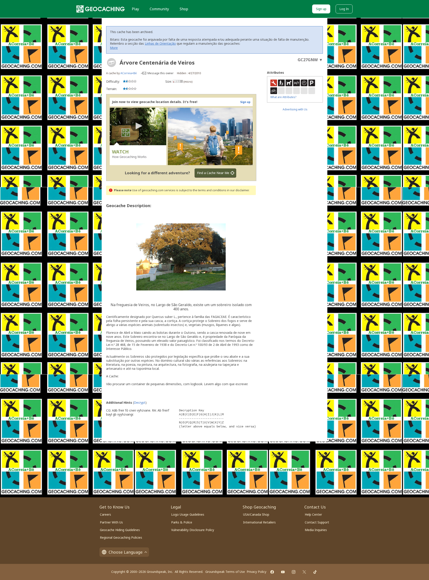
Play (135, 8)
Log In (344, 9)
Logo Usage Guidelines (187, 514)
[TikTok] (315, 572)
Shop (184, 8)
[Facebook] (272, 572)
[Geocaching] (100, 8)
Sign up (321, 9)
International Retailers (259, 522)
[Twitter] (304, 572)
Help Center (313, 514)
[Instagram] (293, 572)
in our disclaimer (238, 190)
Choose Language (126, 552)
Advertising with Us (295, 109)
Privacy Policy (256, 571)
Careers (105, 514)
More (114, 48)
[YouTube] (283, 572)
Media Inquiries (316, 530)
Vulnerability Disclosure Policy (192, 530)
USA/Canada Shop (256, 514)
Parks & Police (181, 522)
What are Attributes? (283, 97)
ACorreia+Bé (128, 73)
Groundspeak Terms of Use (225, 571)
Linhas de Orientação (160, 43)
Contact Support (317, 522)
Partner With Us (111, 522)
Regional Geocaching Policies (121, 537)
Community (159, 8)
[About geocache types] (111, 62)
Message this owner (160, 73)
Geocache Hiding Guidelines (120, 530)
